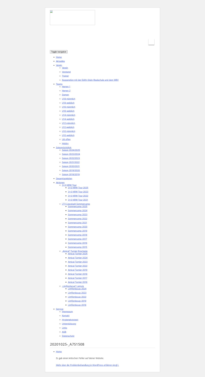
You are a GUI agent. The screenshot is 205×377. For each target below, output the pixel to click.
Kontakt (65, 315)
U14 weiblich (68, 119)
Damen (65, 94)
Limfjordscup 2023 (77, 292)
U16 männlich (68, 107)
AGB (64, 332)
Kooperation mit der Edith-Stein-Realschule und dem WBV (90, 80)
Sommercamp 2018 (77, 235)
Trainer (65, 76)
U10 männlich (68, 131)
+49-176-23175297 (141, 33)
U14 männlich (68, 115)
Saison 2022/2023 (71, 158)
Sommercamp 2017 (77, 239)
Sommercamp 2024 (77, 210)
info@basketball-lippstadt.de (107, 33)
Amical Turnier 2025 (77, 253)
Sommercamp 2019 (77, 230)
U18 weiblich (68, 103)
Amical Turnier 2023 (77, 261)
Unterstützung (69, 323)
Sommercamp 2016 (77, 243)
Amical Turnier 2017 (77, 278)
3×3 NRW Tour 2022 (78, 195)
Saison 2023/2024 (71, 154)
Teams (59, 84)
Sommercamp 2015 (77, 247)
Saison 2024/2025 (71, 150)
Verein (59, 65)
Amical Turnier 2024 (77, 257)
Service (59, 309)
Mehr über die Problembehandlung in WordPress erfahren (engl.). (87, 365)
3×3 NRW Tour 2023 (78, 191)
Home (59, 57)
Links (64, 327)
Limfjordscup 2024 (77, 288)
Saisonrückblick (63, 147)
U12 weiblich (68, 127)
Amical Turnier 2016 (77, 282)
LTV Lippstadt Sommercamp (76, 204)
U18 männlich (68, 98)
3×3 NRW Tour (69, 185)
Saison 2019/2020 (71, 170)
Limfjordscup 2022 (77, 296)
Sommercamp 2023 (77, 214)
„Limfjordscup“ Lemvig (73, 286)
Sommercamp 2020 (77, 226)
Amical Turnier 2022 (77, 266)
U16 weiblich (68, 111)
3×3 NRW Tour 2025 (78, 187)
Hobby (65, 143)
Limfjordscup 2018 (77, 305)
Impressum (67, 311)
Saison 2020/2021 (71, 166)
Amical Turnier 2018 (77, 274)
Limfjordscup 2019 (77, 301)
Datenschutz (68, 336)
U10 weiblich (68, 135)
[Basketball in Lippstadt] (72, 22)
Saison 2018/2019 (71, 174)
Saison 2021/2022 (71, 162)
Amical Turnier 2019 (77, 270)
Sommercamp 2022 (77, 218)
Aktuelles (60, 61)
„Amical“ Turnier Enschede (74, 251)
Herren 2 (66, 90)
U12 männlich (68, 123)
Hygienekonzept (70, 319)
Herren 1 (66, 86)
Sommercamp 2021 (77, 222)
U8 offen (66, 139)
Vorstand (66, 72)
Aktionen (60, 182)
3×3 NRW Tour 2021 (78, 200)
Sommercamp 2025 (77, 206)
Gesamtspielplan (64, 178)
